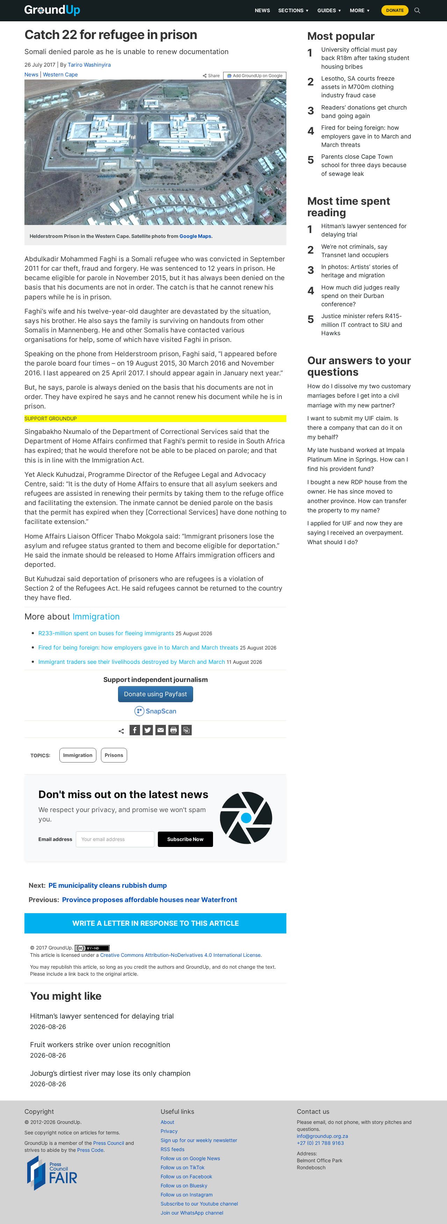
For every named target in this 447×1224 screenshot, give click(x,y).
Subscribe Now (185, 839)
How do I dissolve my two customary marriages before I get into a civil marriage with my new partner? (359, 395)
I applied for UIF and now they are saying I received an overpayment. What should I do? (355, 533)
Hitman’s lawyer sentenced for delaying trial (363, 230)
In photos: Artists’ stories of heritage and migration (359, 271)
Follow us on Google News (190, 1158)
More (360, 10)
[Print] (174, 733)
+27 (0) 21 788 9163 (320, 1143)
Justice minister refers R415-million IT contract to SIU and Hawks (361, 325)
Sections (293, 10)
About (167, 1122)
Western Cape (60, 74)
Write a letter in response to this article (155, 923)
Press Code (90, 1150)
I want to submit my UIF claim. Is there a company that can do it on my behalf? (354, 428)
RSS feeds (172, 1149)
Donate (395, 10)
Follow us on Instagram (187, 1194)
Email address (55, 839)
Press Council (108, 1143)
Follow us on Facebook (186, 1176)
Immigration (96, 616)
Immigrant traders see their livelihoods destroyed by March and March (131, 661)
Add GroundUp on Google (258, 75)
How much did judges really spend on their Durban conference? (360, 296)
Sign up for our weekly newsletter (199, 1140)
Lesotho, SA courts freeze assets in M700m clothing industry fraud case (358, 87)
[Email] (161, 733)
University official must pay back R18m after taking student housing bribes (365, 58)
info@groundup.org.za (322, 1136)
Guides (329, 10)
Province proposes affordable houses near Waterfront (149, 900)
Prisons (114, 755)
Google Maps (195, 236)
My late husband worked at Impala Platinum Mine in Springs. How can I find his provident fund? (357, 459)
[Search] (417, 10)
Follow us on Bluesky (184, 1185)
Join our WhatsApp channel (192, 1213)
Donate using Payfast (155, 694)
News (262, 10)
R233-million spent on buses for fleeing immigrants (106, 633)
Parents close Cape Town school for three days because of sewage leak (363, 165)
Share (214, 76)
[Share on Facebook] (135, 733)
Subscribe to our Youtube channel (199, 1204)
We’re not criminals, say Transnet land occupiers (355, 250)
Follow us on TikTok (183, 1167)
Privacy (169, 1131)
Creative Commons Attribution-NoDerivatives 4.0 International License (180, 955)
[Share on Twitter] (148, 733)
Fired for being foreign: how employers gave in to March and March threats (138, 647)
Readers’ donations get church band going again (364, 111)
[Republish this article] (186, 733)
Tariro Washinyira (89, 64)
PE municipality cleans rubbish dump (108, 885)
